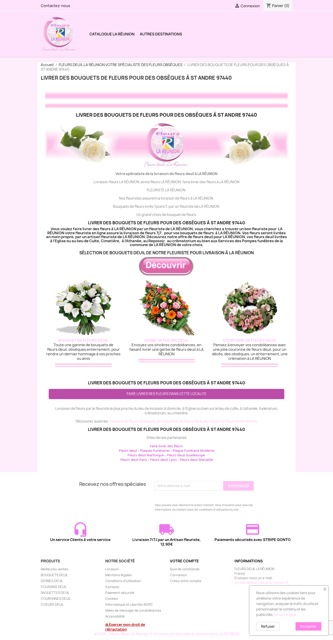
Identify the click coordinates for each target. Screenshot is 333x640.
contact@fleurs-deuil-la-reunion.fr (261, 582)
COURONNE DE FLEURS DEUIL (249, 340)
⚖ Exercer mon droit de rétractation (125, 627)
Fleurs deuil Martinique (146, 455)
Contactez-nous (55, 5)
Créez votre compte (185, 581)
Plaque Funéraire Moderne (193, 450)
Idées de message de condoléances (133, 610)
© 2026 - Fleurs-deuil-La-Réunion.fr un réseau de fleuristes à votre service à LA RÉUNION (166, 634)
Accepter (308, 626)
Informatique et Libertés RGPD (128, 604)
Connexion (178, 575)
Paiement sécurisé (119, 593)
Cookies (111, 598)
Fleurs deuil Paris (133, 459)
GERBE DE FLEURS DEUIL (166, 340)
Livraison (112, 569)
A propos (112, 587)
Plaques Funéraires (155, 450)
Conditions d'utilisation (123, 581)
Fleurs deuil (128, 450)
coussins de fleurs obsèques (132, 421)
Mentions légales (118, 575)
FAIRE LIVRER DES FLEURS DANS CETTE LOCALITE (167, 393)
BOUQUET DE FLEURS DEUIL (83, 340)
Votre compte (184, 560)
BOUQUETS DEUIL (54, 575)
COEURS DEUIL (52, 604)
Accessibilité (115, 616)
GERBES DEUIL (52, 581)
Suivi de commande (185, 569)
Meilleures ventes (54, 569)
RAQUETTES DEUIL (55, 593)
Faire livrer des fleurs (166, 446)
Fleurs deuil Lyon (163, 459)
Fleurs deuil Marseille (196, 459)
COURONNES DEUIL (56, 598)
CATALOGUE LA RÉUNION (112, 34)
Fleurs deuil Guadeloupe (186, 455)
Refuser (268, 626)
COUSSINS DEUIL (54, 587)
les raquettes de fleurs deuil (179, 421)
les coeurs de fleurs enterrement (230, 421)
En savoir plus (285, 614)
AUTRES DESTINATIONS (161, 34)
